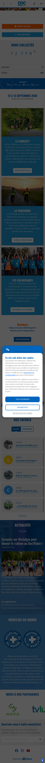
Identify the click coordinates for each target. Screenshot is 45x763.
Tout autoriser (22, 399)
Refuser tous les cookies (22, 413)
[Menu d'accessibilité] (42, 760)
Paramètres (22, 407)
